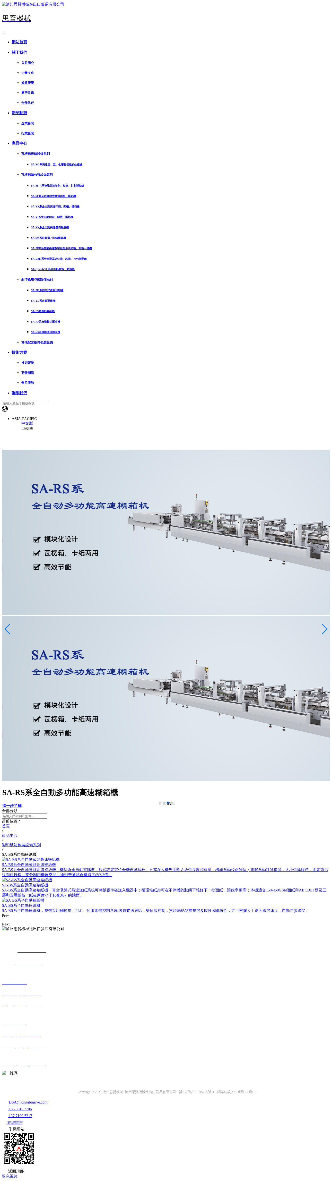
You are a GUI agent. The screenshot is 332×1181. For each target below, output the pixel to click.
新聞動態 (19, 113)
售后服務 (27, 383)
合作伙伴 (27, 102)
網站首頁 (19, 42)
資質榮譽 (27, 83)
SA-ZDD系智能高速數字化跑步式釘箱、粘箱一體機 (61, 248)
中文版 (27, 423)
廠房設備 (27, 92)
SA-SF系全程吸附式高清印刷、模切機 (53, 196)
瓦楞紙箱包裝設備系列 (37, 175)
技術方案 (19, 352)
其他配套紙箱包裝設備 (37, 342)
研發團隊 (27, 373)
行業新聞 (27, 133)
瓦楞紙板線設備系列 (35, 153)
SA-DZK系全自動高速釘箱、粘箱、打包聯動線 (59, 258)
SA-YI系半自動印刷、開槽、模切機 (52, 216)
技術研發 (27, 363)
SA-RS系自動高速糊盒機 (45, 332)
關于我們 (19, 52)
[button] (160, 803)
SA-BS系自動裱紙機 (43, 311)
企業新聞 (27, 123)
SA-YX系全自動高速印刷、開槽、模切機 (55, 206)
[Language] (5, 410)
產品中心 (19, 143)
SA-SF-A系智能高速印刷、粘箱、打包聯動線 (57, 185)
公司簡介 (27, 63)
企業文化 (27, 73)
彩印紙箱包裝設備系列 (37, 279)
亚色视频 (9, 1176)
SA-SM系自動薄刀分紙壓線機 (48, 237)
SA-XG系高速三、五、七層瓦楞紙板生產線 (56, 164)
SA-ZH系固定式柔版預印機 (47, 290)
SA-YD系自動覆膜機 (43, 300)
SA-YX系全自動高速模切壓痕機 (50, 227)
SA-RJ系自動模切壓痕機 (45, 321)
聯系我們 (19, 393)
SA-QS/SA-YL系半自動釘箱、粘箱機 (53, 269)
